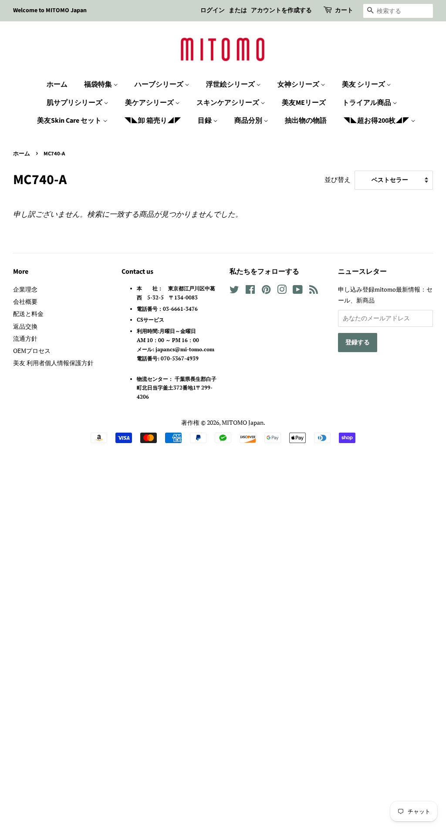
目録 (205, 120)
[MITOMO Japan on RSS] (313, 291)
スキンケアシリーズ (228, 103)
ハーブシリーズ (160, 84)
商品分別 (249, 120)
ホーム (57, 84)
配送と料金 (28, 313)
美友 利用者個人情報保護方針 (53, 363)
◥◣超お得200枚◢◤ (377, 120)
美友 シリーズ (364, 84)
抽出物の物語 (306, 120)
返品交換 (25, 326)
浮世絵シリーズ (231, 84)
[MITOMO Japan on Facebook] (250, 291)
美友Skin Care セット (70, 120)
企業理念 (25, 289)
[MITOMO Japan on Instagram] (282, 291)
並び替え (337, 179)
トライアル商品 (367, 103)
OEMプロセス (32, 350)
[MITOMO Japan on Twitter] (234, 291)
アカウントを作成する (281, 10)
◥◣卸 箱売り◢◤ (152, 120)
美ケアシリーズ (150, 103)
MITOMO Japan (243, 422)
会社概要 (25, 301)
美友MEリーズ (304, 103)
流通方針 (25, 338)
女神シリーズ (299, 84)
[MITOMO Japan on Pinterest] (266, 291)
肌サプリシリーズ (75, 103)
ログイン (212, 10)
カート (344, 10)
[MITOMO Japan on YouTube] (298, 291)
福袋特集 (98, 84)
